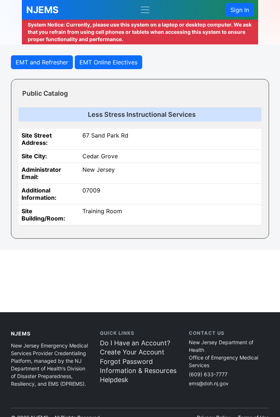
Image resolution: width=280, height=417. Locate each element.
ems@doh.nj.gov (209, 383)
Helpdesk (114, 380)
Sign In (239, 9)
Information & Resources (138, 370)
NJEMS (42, 9)
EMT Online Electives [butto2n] (108, 62)
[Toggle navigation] (145, 10)
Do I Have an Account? (135, 343)
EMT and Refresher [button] (42, 62)
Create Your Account (132, 352)
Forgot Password (126, 361)
